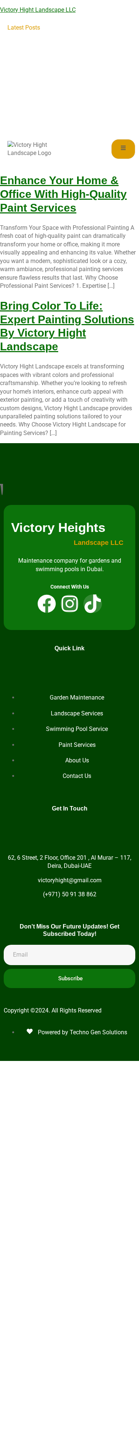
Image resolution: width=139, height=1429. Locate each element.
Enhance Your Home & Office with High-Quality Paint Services (63, 193)
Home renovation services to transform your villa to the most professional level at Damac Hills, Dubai (88, 61)
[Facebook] (46, 603)
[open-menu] (123, 149)
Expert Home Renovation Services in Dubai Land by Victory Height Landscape (87, 86)
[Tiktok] (92, 603)
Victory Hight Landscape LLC (38, 9)
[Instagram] (69, 603)
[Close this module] (123, 1067)
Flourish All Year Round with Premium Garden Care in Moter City (88, 102)
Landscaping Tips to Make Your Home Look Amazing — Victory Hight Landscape (87, 36)
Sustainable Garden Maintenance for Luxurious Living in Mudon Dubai (89, 119)
